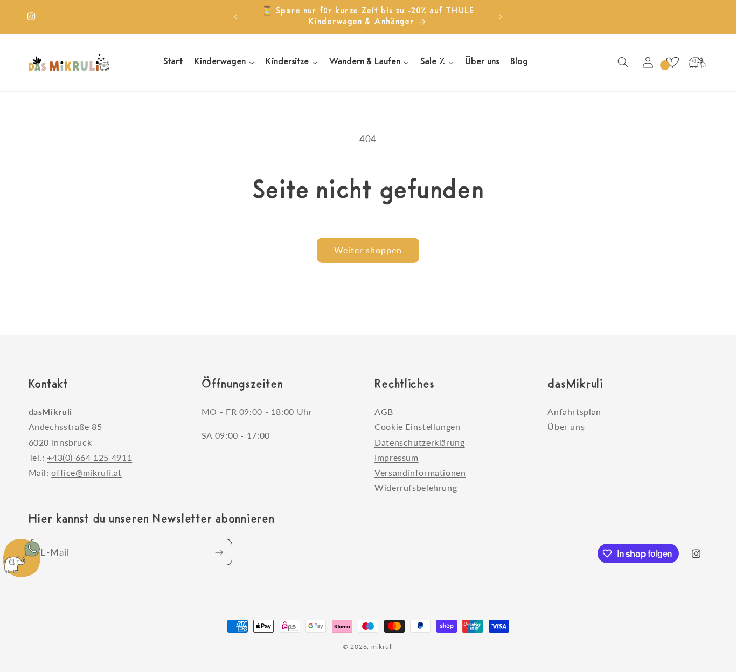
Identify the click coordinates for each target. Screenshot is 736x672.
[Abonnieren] (218, 552)
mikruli (382, 646)
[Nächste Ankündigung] (500, 16)
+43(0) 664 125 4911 (89, 457)
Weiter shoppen (368, 250)
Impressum (396, 457)
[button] (622, 62)
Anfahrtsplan (574, 411)
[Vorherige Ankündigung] (235, 16)
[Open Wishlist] (672, 62)
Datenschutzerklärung (419, 442)
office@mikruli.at (86, 472)
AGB (383, 411)
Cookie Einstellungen (417, 427)
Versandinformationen (420, 472)
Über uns (566, 427)
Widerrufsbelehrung (415, 487)
